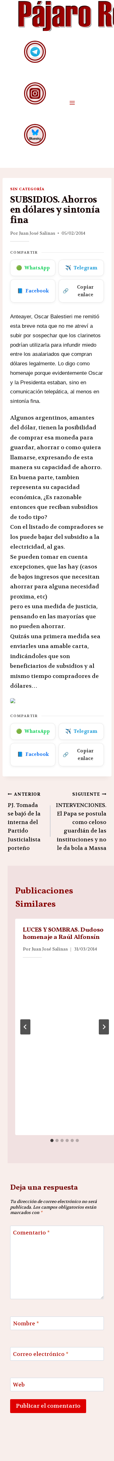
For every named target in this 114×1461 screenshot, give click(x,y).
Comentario (31, 1232)
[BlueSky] (35, 135)
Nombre (26, 1323)
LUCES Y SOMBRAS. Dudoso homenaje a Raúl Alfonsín (63, 934)
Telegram (81, 268)
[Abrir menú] (72, 103)
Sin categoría (27, 188)
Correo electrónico (40, 1354)
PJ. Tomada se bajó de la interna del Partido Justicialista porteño (24, 821)
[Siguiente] (104, 1026)
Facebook (33, 291)
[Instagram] (35, 93)
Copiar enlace (78, 291)
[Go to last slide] (25, 1026)
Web (19, 1384)
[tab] (52, 1140)
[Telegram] (35, 51)
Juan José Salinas (37, 233)
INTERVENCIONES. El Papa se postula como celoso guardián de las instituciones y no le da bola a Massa (81, 821)
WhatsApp (33, 268)
